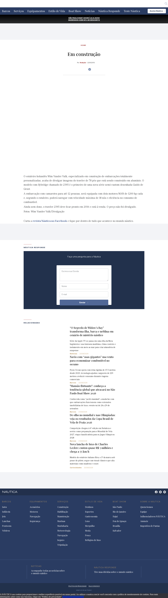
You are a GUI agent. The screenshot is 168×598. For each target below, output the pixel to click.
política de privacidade (77, 586)
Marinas (61, 521)
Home (83, 45)
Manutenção (63, 516)
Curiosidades (76, 468)
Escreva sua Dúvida (70, 271)
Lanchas (6, 521)
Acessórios (35, 507)
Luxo (87, 521)
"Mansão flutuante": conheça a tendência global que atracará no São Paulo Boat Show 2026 (92, 389)
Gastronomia (91, 516)
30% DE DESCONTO (91, 20)
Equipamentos (36, 11)
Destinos (89, 507)
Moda (87, 530)
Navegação (35, 516)
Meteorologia (63, 530)
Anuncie (144, 521)
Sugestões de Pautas (150, 526)
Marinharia (62, 526)
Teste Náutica (132, 11)
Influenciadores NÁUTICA (152, 516)
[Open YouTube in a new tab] (89, 69)
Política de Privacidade (74, 597)
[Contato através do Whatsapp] (153, 493)
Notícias (90, 11)
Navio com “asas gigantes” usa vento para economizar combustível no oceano (92, 360)
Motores (34, 511)
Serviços (19, 11)
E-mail (64, 294)
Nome (64, 286)
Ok (63, 597)
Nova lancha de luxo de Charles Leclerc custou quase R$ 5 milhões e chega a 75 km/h (91, 447)
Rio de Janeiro (119, 511)
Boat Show (75, 11)
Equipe (143, 511)
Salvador (117, 530)
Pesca (87, 535)
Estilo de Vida (57, 11)
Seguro (60, 540)
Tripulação (62, 545)
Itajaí (115, 516)
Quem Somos (146, 507)
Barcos (6, 11)
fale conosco (94, 586)
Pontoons (6, 526)
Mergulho (90, 526)
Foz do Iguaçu (119, 521)
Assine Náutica (156, 11)
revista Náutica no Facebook (50, 221)
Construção (63, 507)
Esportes (89, 511)
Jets (4, 516)
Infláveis (6, 511)
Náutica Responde (109, 11)
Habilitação (62, 511)
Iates (4, 507)
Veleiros (6, 530)
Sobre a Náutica (150, 501)
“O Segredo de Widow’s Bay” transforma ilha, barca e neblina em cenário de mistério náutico (91, 331)
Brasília (116, 526)
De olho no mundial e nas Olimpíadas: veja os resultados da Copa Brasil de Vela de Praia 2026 (92, 418)
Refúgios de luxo (93, 540)
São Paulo (117, 507)
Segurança (35, 521)
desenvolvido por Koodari (84, 590)
